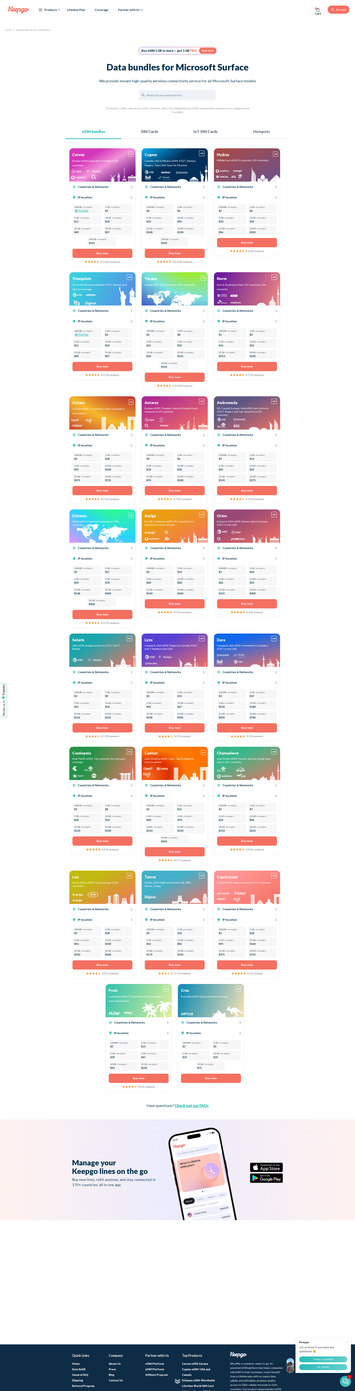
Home (8, 29)
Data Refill (78, 1369)
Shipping (77, 1380)
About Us (115, 1363)
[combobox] (99, 523)
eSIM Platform (154, 1363)
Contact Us (116, 1380)
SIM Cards (149, 131)
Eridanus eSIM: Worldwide (198, 1380)
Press (112, 1369)
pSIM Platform (154, 1369)
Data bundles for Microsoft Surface (33, 29)
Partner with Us (129, 9)
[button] (92, 261)
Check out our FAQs (192, 1105)
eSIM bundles (93, 131)
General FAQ (80, 1374)
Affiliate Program (156, 1374)
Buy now (208, 50)
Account (341, 9)
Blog (111, 1374)
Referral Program (83, 1385)
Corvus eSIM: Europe (195, 1363)
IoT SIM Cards (205, 131)
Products (50, 9)
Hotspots (261, 131)
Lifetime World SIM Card (198, 1385)
